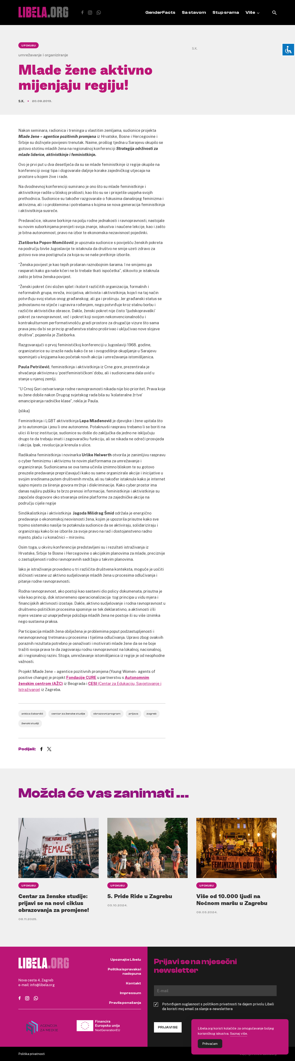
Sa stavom (194, 12)
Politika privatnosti (31, 1054)
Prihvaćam (210, 1043)
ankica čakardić (32, 713)
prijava (133, 713)
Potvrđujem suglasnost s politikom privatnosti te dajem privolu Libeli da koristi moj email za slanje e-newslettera (218, 1006)
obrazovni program (107, 713)
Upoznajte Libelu (125, 960)
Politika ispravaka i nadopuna (124, 971)
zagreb (151, 713)
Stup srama (226, 12)
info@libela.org (42, 985)
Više (250, 12)
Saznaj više (238, 1033)
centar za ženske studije (68, 713)
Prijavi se (168, 1027)
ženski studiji (30, 723)
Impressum (130, 993)
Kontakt (133, 983)
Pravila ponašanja (125, 1003)
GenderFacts (160, 12)
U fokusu (28, 45)
